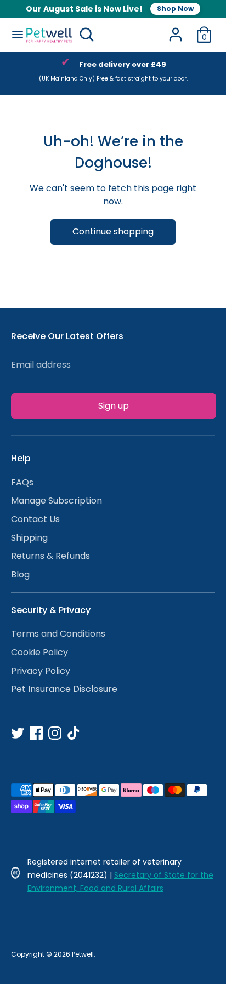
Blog (20, 574)
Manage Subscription (56, 500)
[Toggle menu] (13, 34)
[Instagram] (54, 733)
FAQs (22, 482)
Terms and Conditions (58, 633)
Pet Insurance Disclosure (64, 689)
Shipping (29, 537)
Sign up (113, 405)
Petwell (83, 954)
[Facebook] (36, 733)
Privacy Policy (40, 671)
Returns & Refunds (50, 556)
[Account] (176, 30)
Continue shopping (113, 231)
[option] (113, 73)
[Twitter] (17, 733)
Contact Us (35, 519)
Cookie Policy (39, 652)
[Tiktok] (73, 733)
